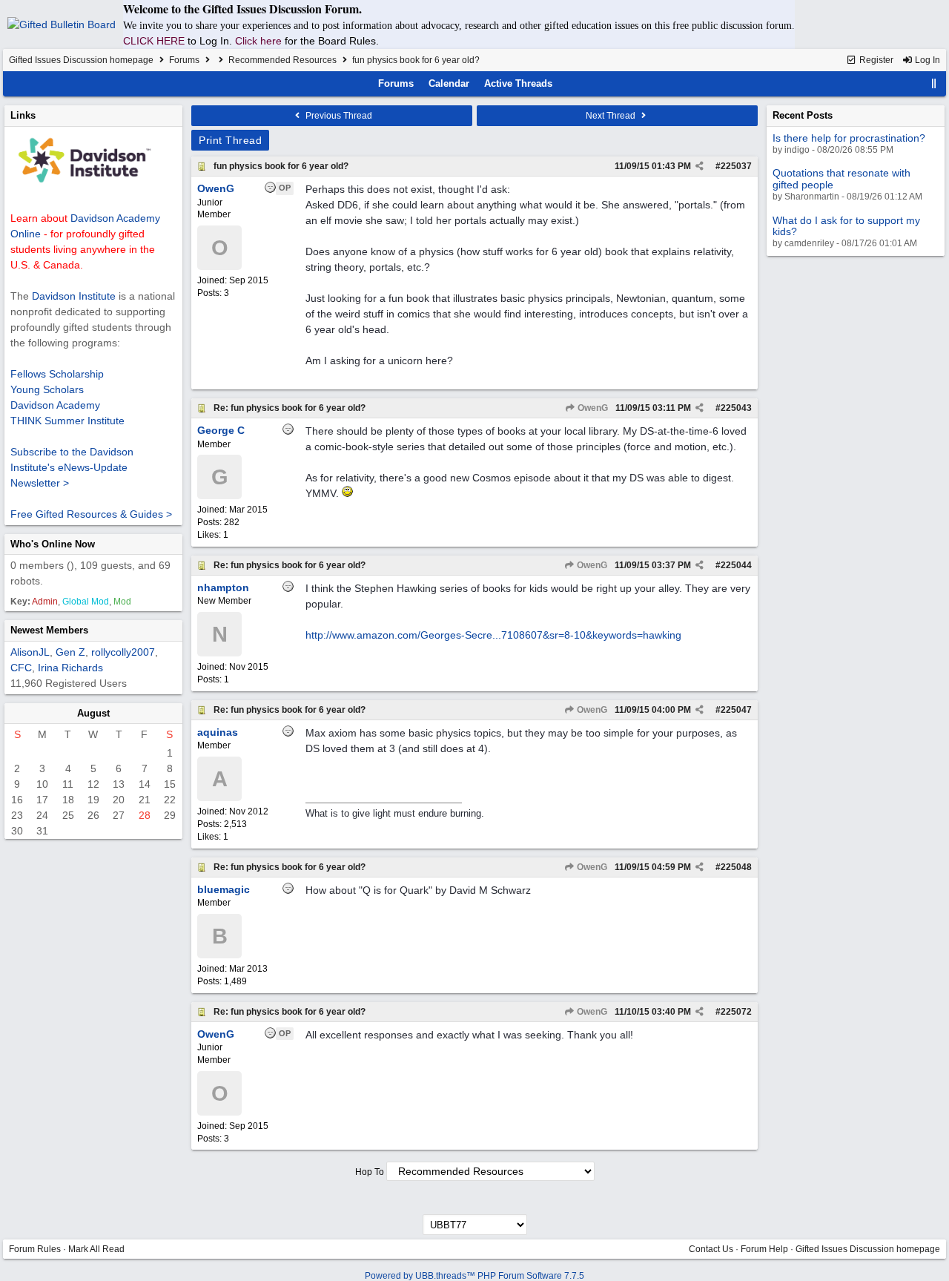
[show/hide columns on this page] (934, 83)
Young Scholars (47, 389)
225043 (736, 408)
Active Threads (518, 83)
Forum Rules (35, 1249)
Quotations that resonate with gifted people (841, 178)
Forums (184, 60)
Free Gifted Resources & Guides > (91, 514)
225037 (736, 166)
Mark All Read (96, 1249)
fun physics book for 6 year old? (281, 166)
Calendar (449, 83)
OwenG (591, 408)
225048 (736, 867)
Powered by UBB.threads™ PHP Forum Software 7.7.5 (474, 1276)
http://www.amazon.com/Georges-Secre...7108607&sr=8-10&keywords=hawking (493, 635)
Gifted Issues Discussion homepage (81, 60)
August (93, 713)
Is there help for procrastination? (849, 138)
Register (875, 60)
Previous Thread (337, 116)
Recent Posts (803, 115)
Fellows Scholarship (57, 374)
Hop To (369, 1172)
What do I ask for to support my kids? (846, 225)
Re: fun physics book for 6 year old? (290, 408)
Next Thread (612, 116)
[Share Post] (699, 166)
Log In (926, 60)
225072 (736, 1012)
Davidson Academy (55, 405)
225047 (736, 710)
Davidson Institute (74, 296)
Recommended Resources (282, 60)
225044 (736, 565)
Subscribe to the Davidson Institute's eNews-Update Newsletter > (71, 467)
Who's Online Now (52, 544)
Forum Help (764, 1249)
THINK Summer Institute (67, 421)
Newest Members (49, 630)
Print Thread (230, 140)
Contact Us (711, 1249)
